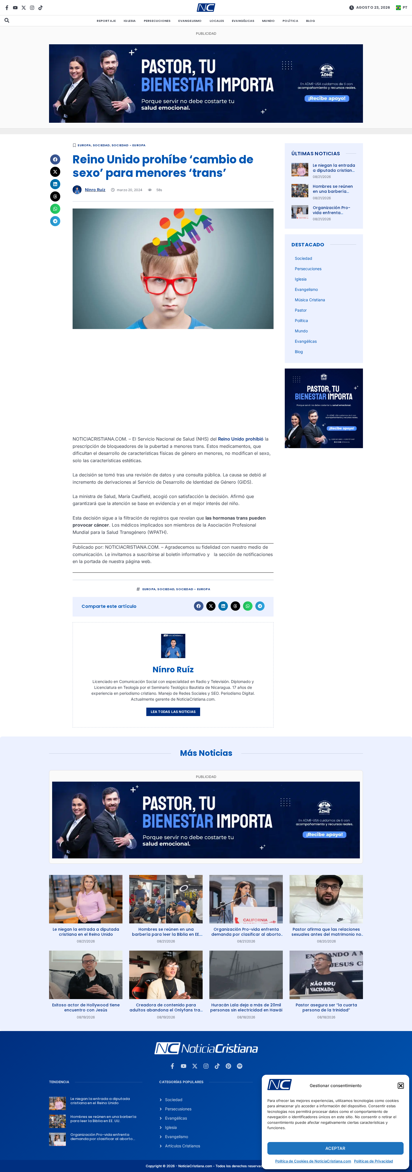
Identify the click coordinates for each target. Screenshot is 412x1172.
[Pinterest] (228, 1066)
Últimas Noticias (315, 153)
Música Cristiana (310, 299)
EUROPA (84, 145)
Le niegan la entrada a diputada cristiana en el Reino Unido (334, 170)
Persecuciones (157, 20)
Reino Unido (231, 439)
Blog (310, 20)
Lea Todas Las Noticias (173, 712)
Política (290, 20)
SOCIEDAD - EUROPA (128, 145)
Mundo (268, 20)
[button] (401, 1085)
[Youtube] (15, 7)
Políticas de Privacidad (373, 1161)
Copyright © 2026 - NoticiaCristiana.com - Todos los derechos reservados (206, 1166)
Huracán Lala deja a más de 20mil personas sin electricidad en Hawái (246, 1007)
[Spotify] (239, 1066)
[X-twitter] (23, 7)
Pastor (301, 310)
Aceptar (335, 1148)
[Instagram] (32, 7)
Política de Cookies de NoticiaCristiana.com (313, 1161)
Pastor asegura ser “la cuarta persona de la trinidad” (326, 1007)
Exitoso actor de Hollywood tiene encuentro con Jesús (86, 1007)
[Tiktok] (40, 7)
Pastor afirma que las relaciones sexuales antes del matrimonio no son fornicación (326, 934)
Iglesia (130, 20)
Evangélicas (243, 20)
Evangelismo (190, 20)
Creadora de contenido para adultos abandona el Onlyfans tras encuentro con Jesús (165, 1010)
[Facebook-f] (6, 7)
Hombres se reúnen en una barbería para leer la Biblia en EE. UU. (334, 194)
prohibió (254, 439)
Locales (217, 20)
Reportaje (106, 20)
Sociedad (101, 145)
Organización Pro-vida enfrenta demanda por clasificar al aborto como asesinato (246, 934)
